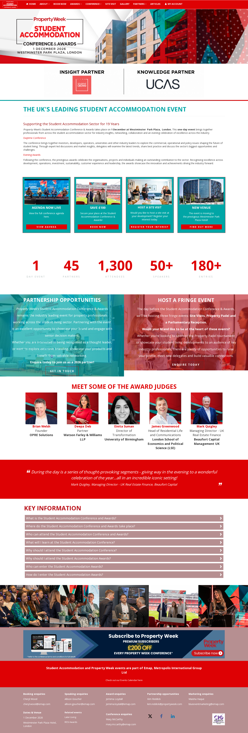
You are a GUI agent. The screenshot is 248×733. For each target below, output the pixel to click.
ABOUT (44, 3)
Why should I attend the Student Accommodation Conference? (71, 550)
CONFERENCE (93, 3)
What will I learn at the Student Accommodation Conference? (70, 542)
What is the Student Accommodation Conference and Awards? (71, 518)
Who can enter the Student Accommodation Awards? (64, 566)
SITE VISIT (110, 3)
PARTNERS (139, 3)
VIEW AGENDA (47, 226)
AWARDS (75, 3)
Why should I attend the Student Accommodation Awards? (68, 558)
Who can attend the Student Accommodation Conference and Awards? (77, 534)
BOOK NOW (59, 3)
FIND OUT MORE (201, 226)
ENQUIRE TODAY (186, 364)
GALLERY (124, 3)
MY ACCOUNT (175, 3)
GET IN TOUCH (62, 371)
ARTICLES (155, 3)
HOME (32, 3)
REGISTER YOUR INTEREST (150, 226)
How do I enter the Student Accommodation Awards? (64, 575)
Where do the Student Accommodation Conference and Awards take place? (80, 526)
